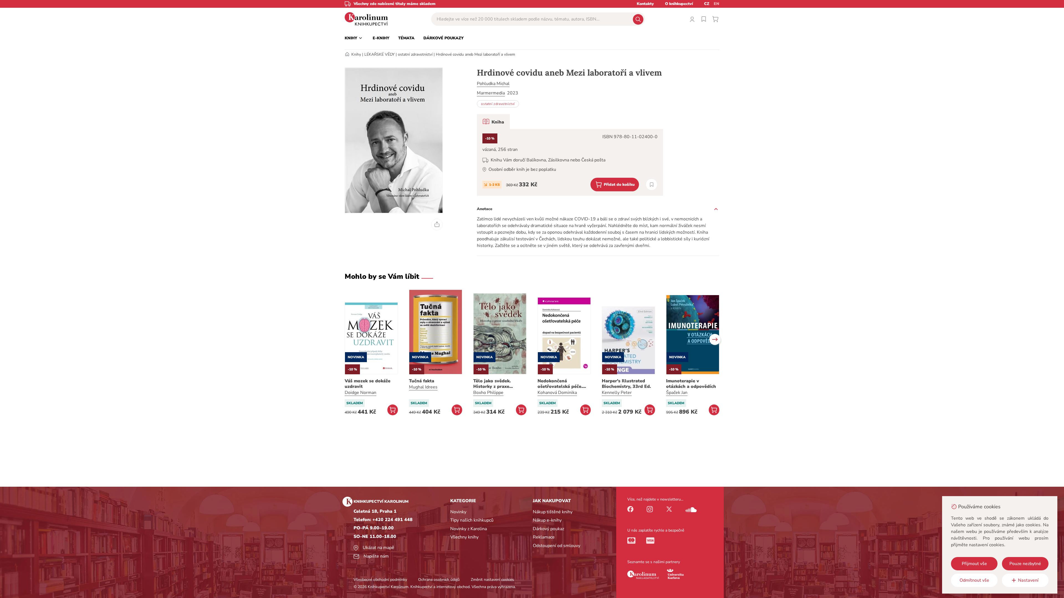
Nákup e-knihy (547, 520)
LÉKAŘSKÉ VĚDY (379, 54)
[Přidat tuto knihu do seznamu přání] (652, 184)
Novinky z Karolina (468, 529)
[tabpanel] (570, 162)
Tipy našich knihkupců (471, 520)
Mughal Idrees (423, 387)
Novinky (458, 512)
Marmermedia (491, 93)
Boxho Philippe (488, 393)
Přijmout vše (974, 564)
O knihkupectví (679, 3)
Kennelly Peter (617, 393)
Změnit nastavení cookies (492, 579)
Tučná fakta (421, 381)
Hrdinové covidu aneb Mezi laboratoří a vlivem (475, 54)
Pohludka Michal (493, 84)
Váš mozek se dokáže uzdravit (367, 383)
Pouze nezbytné (1025, 564)
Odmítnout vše (974, 580)
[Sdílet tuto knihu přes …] (437, 224)
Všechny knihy (464, 537)
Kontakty (645, 3)
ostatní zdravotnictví (415, 54)
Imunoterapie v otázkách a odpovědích (691, 383)
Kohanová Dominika (557, 393)
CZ (706, 3)
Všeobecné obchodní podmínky (380, 579)
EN (716, 3)
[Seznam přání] (704, 19)
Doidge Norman (360, 393)
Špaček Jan (676, 393)
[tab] (493, 121)
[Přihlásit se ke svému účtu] (692, 19)
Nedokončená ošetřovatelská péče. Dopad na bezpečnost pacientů (561, 383)
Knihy (356, 54)
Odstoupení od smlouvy (556, 546)
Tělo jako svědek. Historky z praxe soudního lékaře (492, 383)
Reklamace (544, 537)
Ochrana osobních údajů (439, 579)
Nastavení (1028, 580)
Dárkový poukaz (548, 529)
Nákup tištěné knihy (552, 512)
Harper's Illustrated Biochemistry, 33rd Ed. (626, 383)
